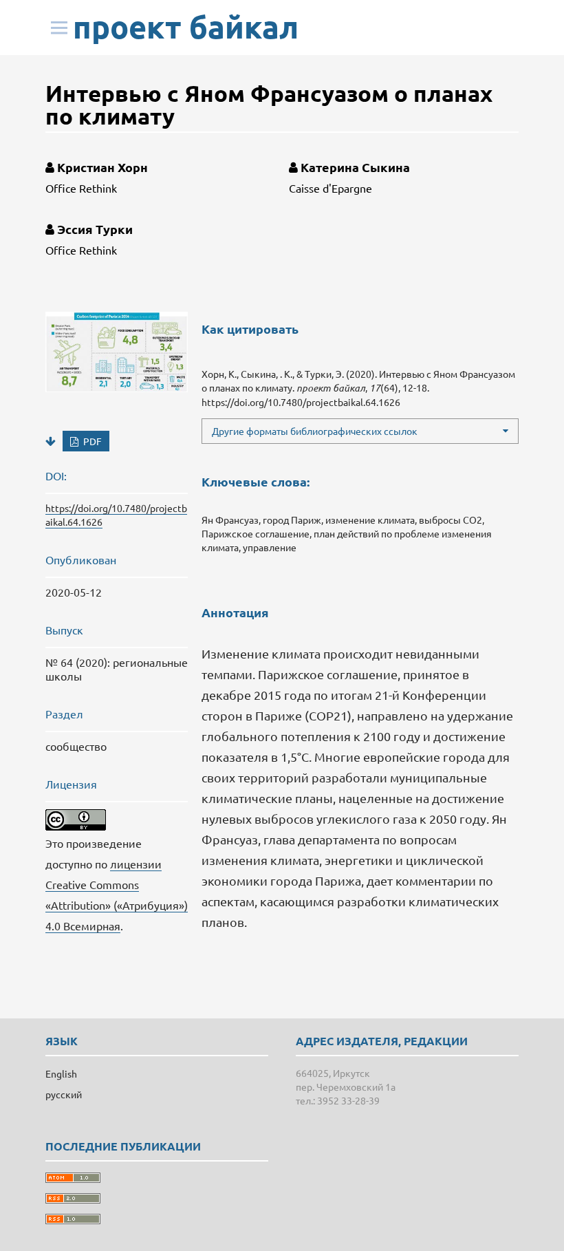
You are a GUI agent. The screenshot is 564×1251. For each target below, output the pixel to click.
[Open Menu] (59, 27)
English (61, 1073)
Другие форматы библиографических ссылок (314, 431)
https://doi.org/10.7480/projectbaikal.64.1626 (301, 402)
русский (63, 1094)
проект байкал (186, 27)
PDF (91, 441)
